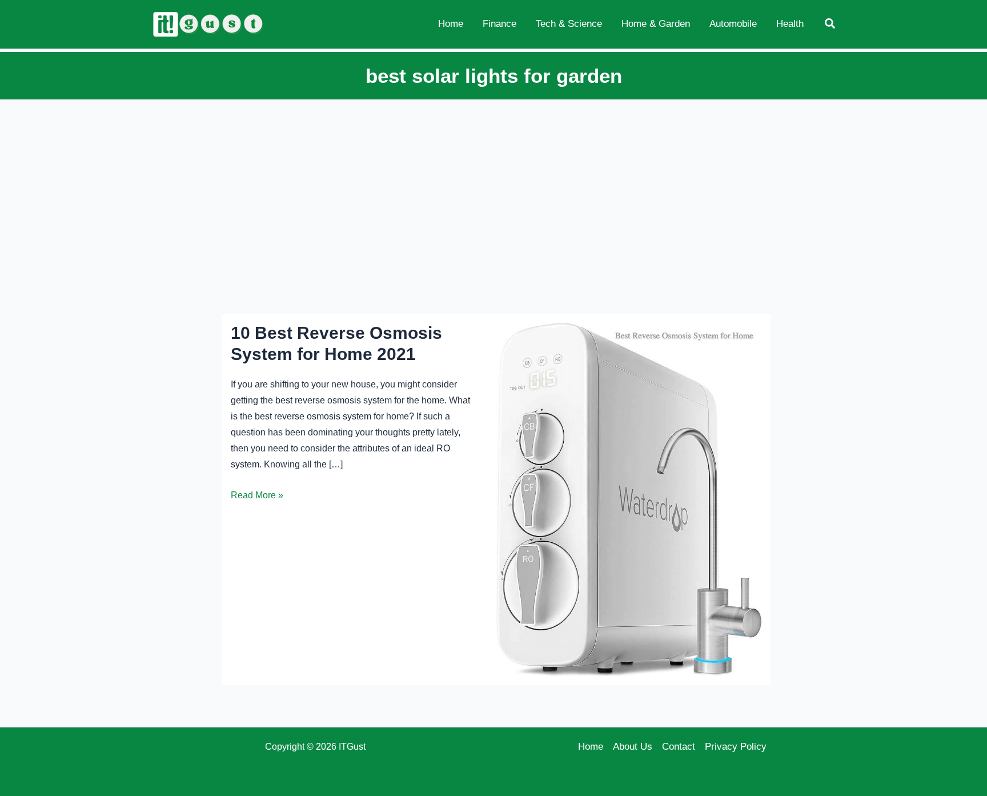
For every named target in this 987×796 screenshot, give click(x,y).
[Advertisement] (493, 187)
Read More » (257, 496)
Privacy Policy (736, 746)
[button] (830, 24)
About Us (632, 746)
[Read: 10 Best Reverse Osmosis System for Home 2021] (629, 499)
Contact (678, 746)
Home (590, 746)
